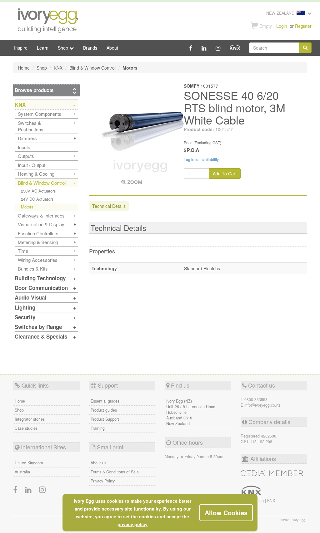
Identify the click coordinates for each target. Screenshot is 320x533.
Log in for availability (201, 159)
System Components (39, 113)
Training (98, 428)
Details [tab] (109, 206)
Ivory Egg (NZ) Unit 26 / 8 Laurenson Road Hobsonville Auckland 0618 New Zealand (190, 412)
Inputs (24, 147)
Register (303, 26)
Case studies (26, 428)
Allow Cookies (226, 512)
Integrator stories (30, 419)
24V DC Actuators (37, 199)
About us (98, 463)
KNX (271, 500)
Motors (27, 207)
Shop (19, 410)
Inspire (21, 48)
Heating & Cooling (36, 173)
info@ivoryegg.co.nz (262, 405)
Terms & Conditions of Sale (115, 472)
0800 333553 (256, 399)
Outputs (26, 156)
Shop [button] (63, 48)
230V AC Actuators (38, 191)
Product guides (104, 410)
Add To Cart (225, 173)
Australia (22, 472)
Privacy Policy (103, 481)
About (112, 48)
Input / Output (31, 165)
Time (23, 250)
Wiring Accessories (38, 260)
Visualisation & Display (41, 224)
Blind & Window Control (42, 182)
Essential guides (105, 401)
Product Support (105, 419)
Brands (90, 48)
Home (20, 401)
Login (281, 26)
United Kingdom (29, 463)
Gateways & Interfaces (41, 215)
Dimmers (27, 138)
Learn (42, 48)
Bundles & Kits (33, 268)
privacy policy (133, 524)
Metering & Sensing (38, 242)
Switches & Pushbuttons (30, 126)
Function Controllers (38, 233)
